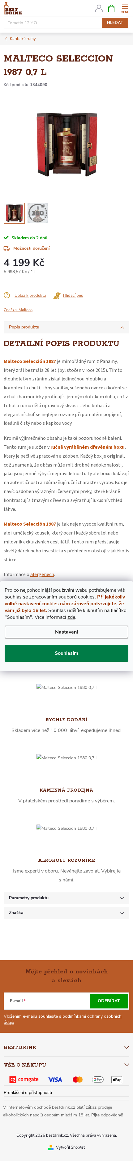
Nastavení (66, 632)
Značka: (18, 310)
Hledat (115, 23)
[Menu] (125, 8)
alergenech (42, 574)
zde (71, 617)
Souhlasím (66, 653)
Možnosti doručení (31, 248)
